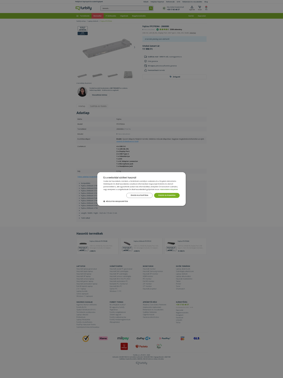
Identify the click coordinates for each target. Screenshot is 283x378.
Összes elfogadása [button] (166, 195)
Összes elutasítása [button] (139, 195)
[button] (115, 201)
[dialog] (141, 189)
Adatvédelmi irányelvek (169, 189)
